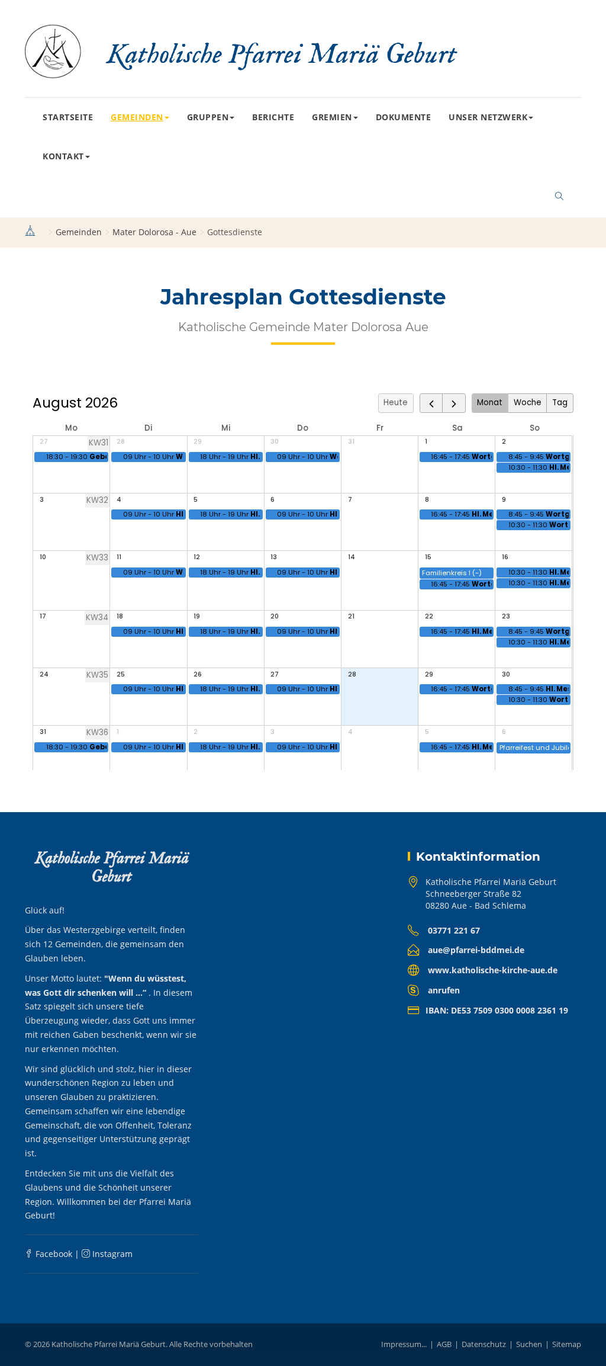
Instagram (111, 1253)
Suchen (529, 1344)
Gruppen (208, 117)
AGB (444, 1344)
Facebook (52, 1253)
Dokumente (403, 117)
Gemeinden (137, 117)
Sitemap (566, 1344)
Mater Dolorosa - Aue (154, 232)
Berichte (273, 117)
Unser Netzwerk (488, 117)
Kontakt (63, 156)
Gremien (332, 117)
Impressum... (404, 1344)
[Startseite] (30, 232)
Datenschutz (484, 1344)
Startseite (68, 117)
